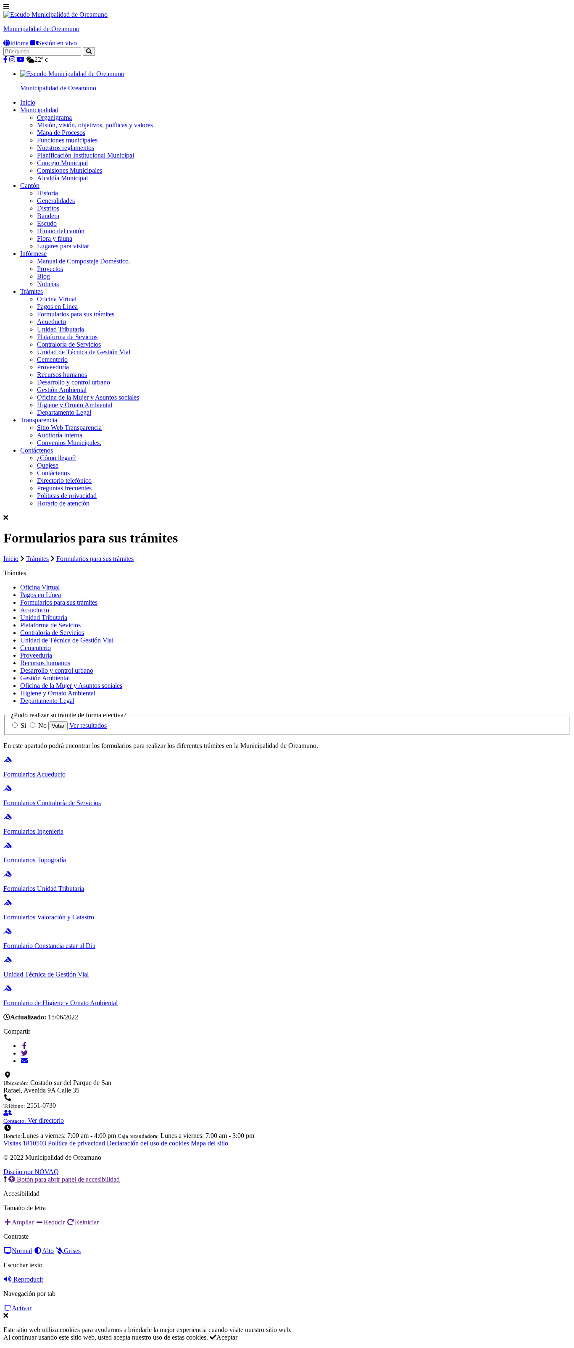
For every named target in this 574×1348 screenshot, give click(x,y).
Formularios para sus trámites (75, 314)
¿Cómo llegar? (56, 457)
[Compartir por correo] (24, 1060)
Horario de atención (63, 503)
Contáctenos (36, 450)
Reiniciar (87, 1222)
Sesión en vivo (57, 43)
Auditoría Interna (59, 435)
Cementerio (52, 359)
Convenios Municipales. (69, 442)
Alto (48, 1250)
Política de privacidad (76, 1143)
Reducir (54, 1222)
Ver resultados (88, 725)
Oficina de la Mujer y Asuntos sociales (88, 397)
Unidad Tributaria (60, 329)
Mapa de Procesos (61, 132)
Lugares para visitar (63, 246)
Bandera (48, 215)
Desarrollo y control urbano (73, 382)
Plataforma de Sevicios (67, 336)
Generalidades (56, 200)
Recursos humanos (62, 374)
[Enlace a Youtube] (20, 59)
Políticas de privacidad (67, 495)
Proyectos (50, 268)
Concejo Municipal (62, 162)
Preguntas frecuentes (64, 488)
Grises (72, 1250)
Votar (58, 726)
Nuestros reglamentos (65, 147)
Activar (22, 1307)
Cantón (29, 185)
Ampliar (23, 1222)
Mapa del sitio (209, 1143)
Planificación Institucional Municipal (85, 155)
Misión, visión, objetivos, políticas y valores (95, 125)
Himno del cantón (60, 230)
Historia (47, 193)
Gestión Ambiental (62, 389)
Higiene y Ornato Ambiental (74, 404)
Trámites (31, 291)
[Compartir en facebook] (24, 1045)
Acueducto (51, 321)
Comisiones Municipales (69, 170)
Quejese (47, 465)
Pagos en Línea (57, 306)
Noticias (48, 283)
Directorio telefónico (64, 480)
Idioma (19, 43)
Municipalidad (39, 109)
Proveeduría (53, 367)
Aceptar (226, 1337)
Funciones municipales (67, 140)
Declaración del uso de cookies (148, 1143)
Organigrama (54, 117)
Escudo (47, 223)
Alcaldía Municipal (62, 178)
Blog (43, 276)
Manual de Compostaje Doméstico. (83, 261)
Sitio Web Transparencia (69, 427)
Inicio (27, 102)
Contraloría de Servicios (69, 344)
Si (23, 725)
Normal (22, 1250)
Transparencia (38, 420)
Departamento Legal (64, 412)
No (42, 725)
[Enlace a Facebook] (5, 59)
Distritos (48, 208)
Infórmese (33, 253)
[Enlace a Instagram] (12, 59)
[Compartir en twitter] (24, 1053)
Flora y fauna (54, 238)
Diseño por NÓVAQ (31, 1171)
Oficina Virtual (56, 299)
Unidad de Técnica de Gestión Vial (83, 351)
